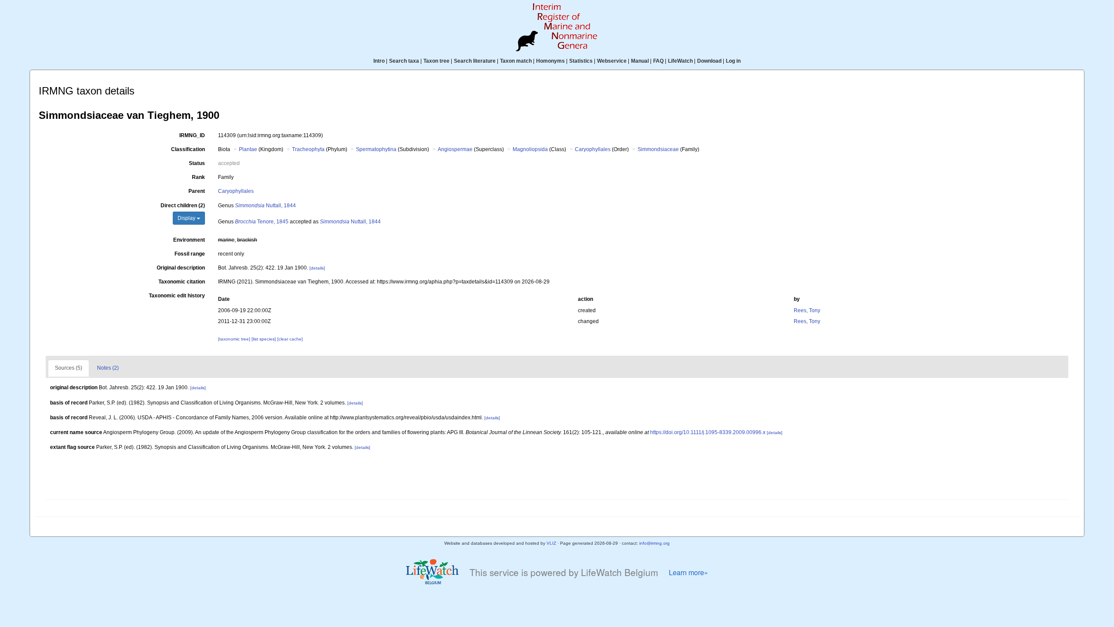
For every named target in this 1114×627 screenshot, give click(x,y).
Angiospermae (455, 149)
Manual (640, 61)
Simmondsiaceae (658, 149)
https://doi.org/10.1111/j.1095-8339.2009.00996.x (707, 432)
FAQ (658, 61)
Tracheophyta (308, 149)
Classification (188, 149)
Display (187, 218)
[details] (317, 268)
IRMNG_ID (192, 135)
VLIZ (551, 543)
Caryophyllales (593, 149)
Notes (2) (108, 368)
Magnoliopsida (530, 149)
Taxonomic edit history (177, 296)
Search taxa (404, 61)
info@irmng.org (654, 543)
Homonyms (550, 61)
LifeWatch (680, 61)
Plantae (248, 149)
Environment (189, 240)
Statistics (581, 61)
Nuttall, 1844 (265, 205)
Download (709, 61)
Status (197, 163)
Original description (181, 268)
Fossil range (189, 254)
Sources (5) (68, 368)
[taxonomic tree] (235, 339)
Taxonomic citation (181, 282)
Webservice (612, 61)
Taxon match (516, 61)
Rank (198, 177)
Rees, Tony (807, 310)
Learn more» (688, 572)
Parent (196, 191)
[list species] (264, 339)
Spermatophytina (376, 149)
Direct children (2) (183, 205)
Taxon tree (436, 61)
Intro (379, 61)
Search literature (475, 61)
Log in (733, 61)
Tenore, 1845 (262, 222)
